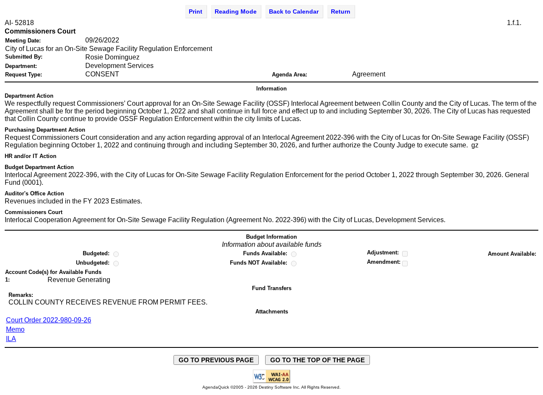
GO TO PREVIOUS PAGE (216, 360)
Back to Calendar (294, 11)
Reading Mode (236, 11)
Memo (15, 329)
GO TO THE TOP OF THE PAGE (318, 360)
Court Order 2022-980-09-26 (48, 320)
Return (340, 11)
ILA (11, 338)
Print (195, 11)
